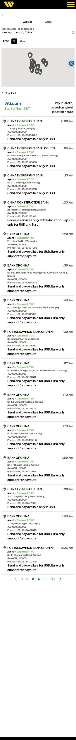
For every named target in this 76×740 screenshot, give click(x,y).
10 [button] (53, 579)
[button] (59, 579)
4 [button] (39, 579)
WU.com (12, 103)
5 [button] (44, 579)
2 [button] (27, 579)
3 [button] (33, 579)
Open (23, 41)
